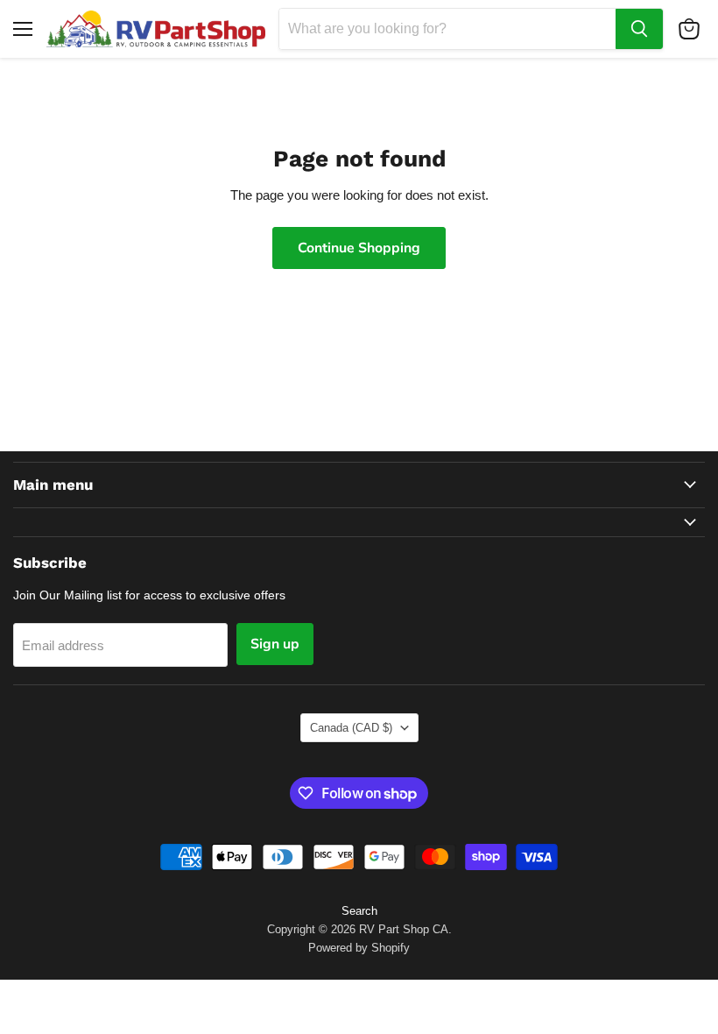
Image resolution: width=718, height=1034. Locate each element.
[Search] (639, 29)
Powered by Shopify (359, 947)
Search (359, 910)
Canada (351, 727)
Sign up (274, 644)
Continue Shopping (359, 248)
